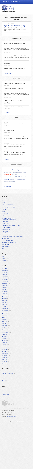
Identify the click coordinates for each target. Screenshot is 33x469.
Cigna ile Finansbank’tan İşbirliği (14, 26)
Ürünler (3, 202)
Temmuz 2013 (5, 355)
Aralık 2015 (4, 302)
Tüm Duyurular (8, 73)
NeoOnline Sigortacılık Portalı (12, 176)
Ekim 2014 (4, 327)
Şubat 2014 (4, 342)
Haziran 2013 (5, 357)
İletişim (3, 248)
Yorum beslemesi (6, 392)
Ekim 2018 (4, 268)
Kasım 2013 (4, 348)
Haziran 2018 (5, 272)
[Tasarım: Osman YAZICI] (30, 421)
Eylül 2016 (4, 293)
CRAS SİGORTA (6, 229)
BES (23, 170)
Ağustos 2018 (5, 270)
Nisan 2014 (4, 338)
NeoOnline (14, 174)
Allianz (9, 169)
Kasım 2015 (4, 304)
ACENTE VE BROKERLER (8, 218)
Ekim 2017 (4, 279)
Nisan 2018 (4, 274)
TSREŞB (4, 380)
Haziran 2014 (5, 334)
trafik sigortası (21, 179)
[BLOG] (16, 117)
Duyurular (4, 258)
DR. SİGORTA (5, 231)
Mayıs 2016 (4, 296)
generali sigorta (7, 172)
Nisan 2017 (4, 287)
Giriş (3, 389)
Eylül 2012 (4, 363)
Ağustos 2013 (5, 353)
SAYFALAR (6, 1)
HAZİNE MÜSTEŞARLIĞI (8, 373)
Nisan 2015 (4, 315)
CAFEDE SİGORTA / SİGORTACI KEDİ (11, 225)
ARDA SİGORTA (6, 223)
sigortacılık (13, 179)
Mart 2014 (4, 340)
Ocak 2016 (4, 300)
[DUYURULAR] (16, 38)
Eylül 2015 (4, 306)
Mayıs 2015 (4, 313)
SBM (3, 375)
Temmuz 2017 (5, 283)
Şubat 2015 (4, 319)
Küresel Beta (5, 213)
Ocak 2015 (4, 321)
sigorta (6, 179)
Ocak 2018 (4, 276)
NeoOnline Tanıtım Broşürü (8, 208)
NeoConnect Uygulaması (8, 204)
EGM (3, 371)
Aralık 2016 (4, 289)
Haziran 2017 (5, 285)
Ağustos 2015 (5, 308)
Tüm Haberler (8, 112)
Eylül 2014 (4, 329)
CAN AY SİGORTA (6, 227)
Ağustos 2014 (5, 331)
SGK (3, 379)
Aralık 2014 (4, 323)
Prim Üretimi (24, 176)
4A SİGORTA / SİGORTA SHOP (9, 219)
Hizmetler (4, 200)
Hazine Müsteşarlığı (17, 172)
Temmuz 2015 (5, 310)
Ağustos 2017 (5, 281)
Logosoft (4, 215)
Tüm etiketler (7, 186)
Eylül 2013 (4, 351)
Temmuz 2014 (5, 332)
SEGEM (4, 377)
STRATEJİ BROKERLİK (7, 240)
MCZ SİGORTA (5, 238)
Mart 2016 (4, 298)
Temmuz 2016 (5, 295)
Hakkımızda (4, 199)
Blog (3, 256)
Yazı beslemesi (5, 391)
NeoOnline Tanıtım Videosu (8, 206)
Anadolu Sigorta (16, 170)
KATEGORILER (15, 1)
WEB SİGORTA (5, 244)
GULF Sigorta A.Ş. (6, 246)
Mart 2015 (4, 317)
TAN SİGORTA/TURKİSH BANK (9, 242)
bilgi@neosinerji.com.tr (11, 416)
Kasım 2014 (4, 325)
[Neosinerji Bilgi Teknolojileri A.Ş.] (8, 9)
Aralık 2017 (4, 278)
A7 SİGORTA (5, 221)
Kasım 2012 (4, 359)
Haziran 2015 (5, 312)
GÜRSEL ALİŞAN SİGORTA (8, 235)
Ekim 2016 (4, 291)
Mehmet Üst (7, 174)
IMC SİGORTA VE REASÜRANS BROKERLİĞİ (13, 237)
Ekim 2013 (4, 349)
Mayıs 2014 (4, 336)
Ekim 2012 (4, 361)
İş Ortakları (4, 209)
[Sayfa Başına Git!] (2, 421)
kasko (24, 172)
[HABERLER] (16, 79)
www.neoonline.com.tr (9, 181)
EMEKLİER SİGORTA (7, 233)
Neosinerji (6, 122)
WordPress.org (5, 394)
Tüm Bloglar (7, 159)
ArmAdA (4, 211)
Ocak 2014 (4, 344)
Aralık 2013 (4, 346)
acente (5, 169)
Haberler (5, 23)
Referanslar (4, 217)
